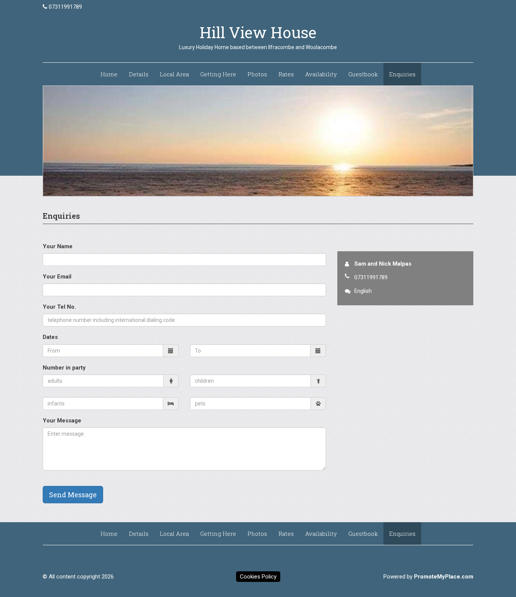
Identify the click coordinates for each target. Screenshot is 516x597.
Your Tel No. (59, 306)
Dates (50, 337)
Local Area (174, 74)
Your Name (58, 246)
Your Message (62, 420)
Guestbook (363, 74)
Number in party (64, 367)
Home (108, 74)
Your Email (57, 276)
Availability (321, 74)
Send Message (73, 494)
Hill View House (258, 32)
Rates (286, 74)
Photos (257, 74)
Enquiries (402, 74)
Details (138, 74)
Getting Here (218, 74)
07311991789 (65, 6)
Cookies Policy (258, 576)
